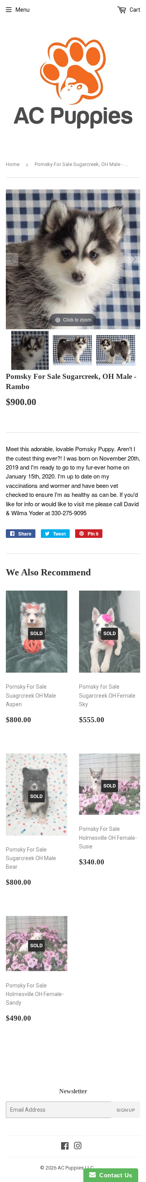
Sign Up (125, 1110)
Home (12, 164)
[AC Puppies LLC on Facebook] (65, 1147)
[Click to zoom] (73, 259)
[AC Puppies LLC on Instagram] (78, 1147)
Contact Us (114, 1175)
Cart (134, 10)
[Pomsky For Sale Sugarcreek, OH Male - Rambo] (30, 350)
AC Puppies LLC (75, 1168)
